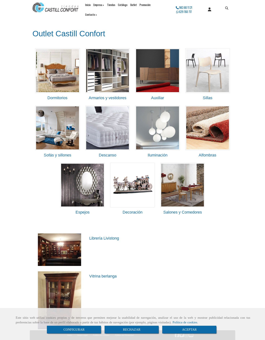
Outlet (133, 5)
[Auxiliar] (157, 70)
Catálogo (122, 5)
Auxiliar (157, 98)
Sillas (207, 98)
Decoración (132, 212)
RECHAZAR (131, 329)
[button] (209, 9)
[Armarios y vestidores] (107, 70)
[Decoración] (132, 185)
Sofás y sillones (57, 155)
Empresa (98, 5)
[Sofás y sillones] (57, 128)
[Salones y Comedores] (182, 185)
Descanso (107, 155)
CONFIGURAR (74, 329)
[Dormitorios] (57, 70)
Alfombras (207, 155)
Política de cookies (185, 322)
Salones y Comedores (182, 212)
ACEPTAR (189, 329)
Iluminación (157, 155)
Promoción (145, 5)
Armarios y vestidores (107, 98)
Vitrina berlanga (103, 276)
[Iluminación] (157, 128)
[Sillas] (207, 70)
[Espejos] (82, 185)
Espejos (83, 212)
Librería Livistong (104, 238)
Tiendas (111, 5)
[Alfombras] (207, 128)
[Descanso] (107, 128)
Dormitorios (57, 98)
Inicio (88, 5)
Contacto (90, 14)
